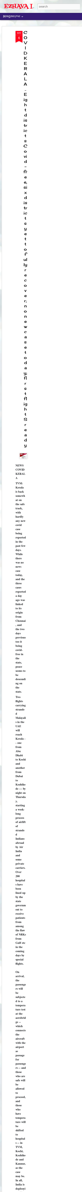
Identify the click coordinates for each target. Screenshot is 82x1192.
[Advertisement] (48, 93)
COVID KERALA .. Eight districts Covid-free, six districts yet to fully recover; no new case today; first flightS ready (25, 239)
